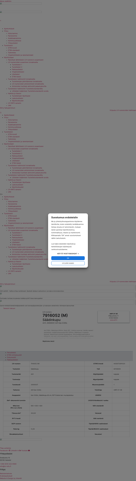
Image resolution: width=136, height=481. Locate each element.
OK (68, 258)
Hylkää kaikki (68, 263)
